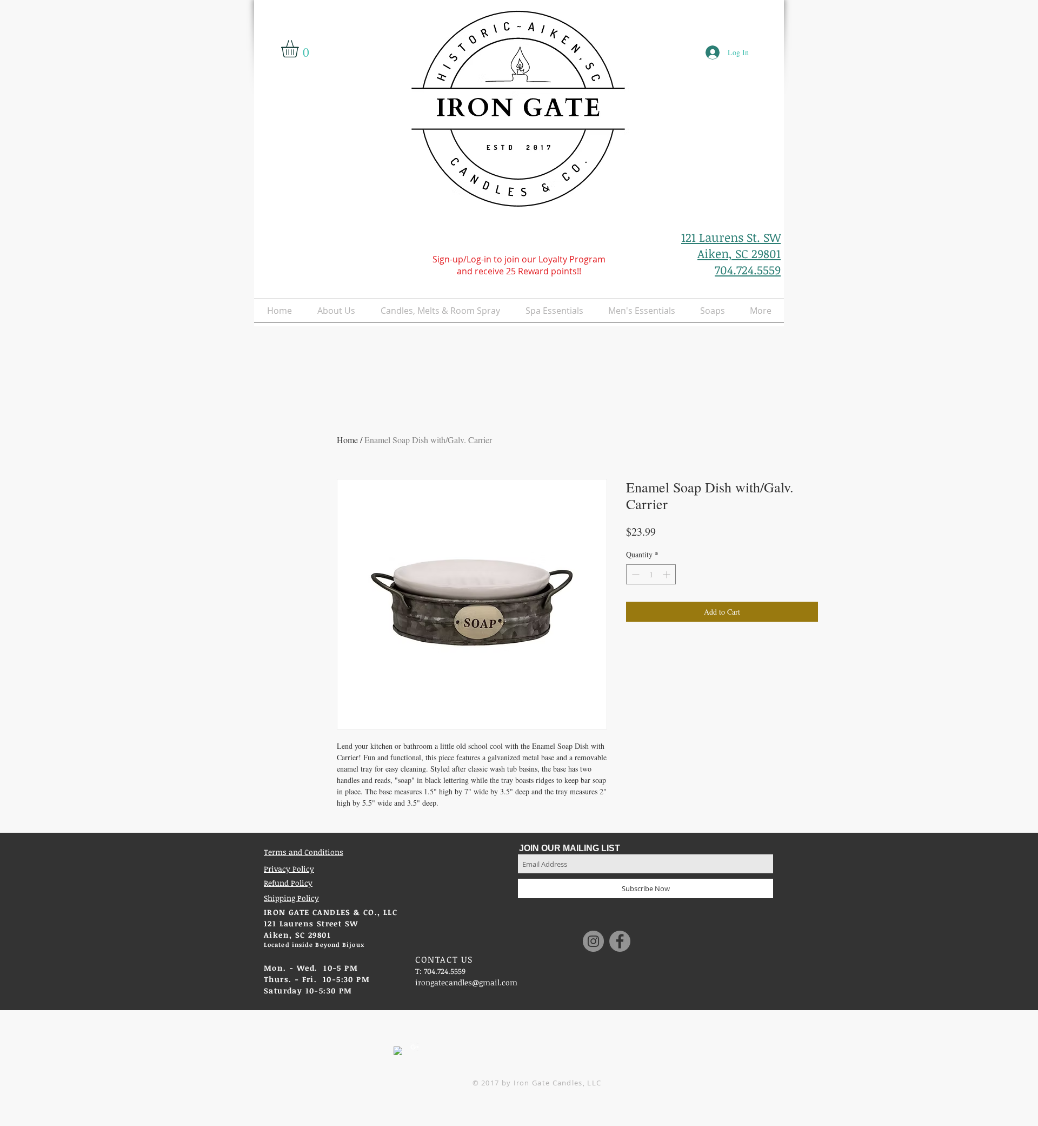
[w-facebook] (398, 1050)
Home (347, 439)
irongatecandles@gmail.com (466, 982)
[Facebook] (619, 941)
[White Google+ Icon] (414, 1047)
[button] (300, 48)
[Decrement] (634, 574)
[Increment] (667, 574)
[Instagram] (593, 941)
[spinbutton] (651, 574)
